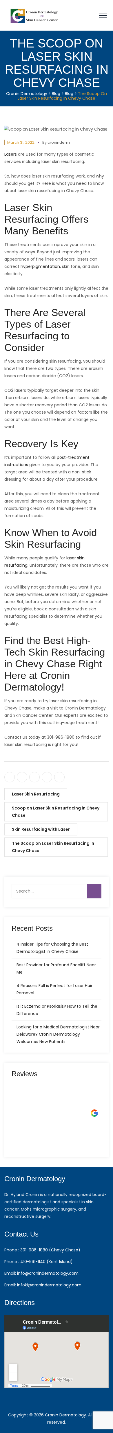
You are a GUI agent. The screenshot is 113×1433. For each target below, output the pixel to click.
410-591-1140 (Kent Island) (46, 1262)
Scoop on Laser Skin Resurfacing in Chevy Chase (55, 811)
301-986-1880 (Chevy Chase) (50, 1250)
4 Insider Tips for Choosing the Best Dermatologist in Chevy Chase (52, 947)
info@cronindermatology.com (48, 1273)
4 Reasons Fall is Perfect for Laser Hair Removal (54, 989)
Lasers (10, 154)
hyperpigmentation (40, 266)
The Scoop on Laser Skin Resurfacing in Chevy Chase (53, 847)
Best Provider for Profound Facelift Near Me (56, 968)
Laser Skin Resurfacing (36, 794)
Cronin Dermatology (65, 1415)
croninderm (59, 142)
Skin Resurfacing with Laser (41, 829)
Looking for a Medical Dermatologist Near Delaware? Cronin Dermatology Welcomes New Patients (58, 1034)
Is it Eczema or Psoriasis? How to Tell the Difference (57, 1009)
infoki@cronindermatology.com (49, 1285)
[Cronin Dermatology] (35, 15)
